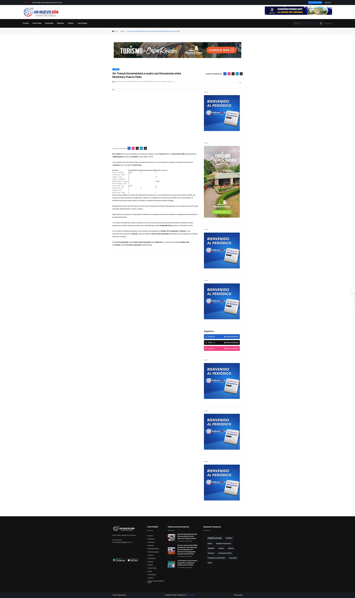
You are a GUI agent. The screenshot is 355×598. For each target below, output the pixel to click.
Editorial (151, 545)
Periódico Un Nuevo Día (135, 81)
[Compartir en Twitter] (233, 73)
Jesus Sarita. (191, 595)
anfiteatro (211, 548)
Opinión (150, 562)
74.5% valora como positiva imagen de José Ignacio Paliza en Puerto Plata (187, 563)
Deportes (60, 23)
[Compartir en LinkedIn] (237, 73)
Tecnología (152, 574)
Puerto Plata (37, 23)
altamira (231, 548)
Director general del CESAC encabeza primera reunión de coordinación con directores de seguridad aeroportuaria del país (187, 549)
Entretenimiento (153, 549)
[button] (115, 170)
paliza (210, 543)
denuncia (211, 553)
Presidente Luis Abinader (216, 558)
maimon (221, 548)
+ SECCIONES (82, 23)
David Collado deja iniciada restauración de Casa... (47, 2)
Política (150, 565)
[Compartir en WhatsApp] (241, 73)
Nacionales (49, 23)
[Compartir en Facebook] (224, 73)
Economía (151, 542)
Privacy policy (238, 595)
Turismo (70, 23)
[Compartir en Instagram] (229, 73)
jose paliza (233, 558)
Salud (150, 571)
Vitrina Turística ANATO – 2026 (155, 581)
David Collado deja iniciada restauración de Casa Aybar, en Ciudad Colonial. (187, 536)
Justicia (150, 555)
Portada (26, 23)
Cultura (150, 536)
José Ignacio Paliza (225, 553)
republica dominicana (223, 543)
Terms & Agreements (119, 595)
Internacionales (153, 552)
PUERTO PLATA (215, 538)
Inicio (116, 31)
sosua (210, 563)
